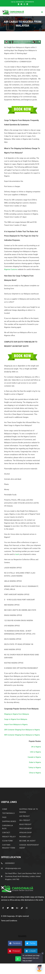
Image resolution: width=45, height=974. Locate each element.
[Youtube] (12, 908)
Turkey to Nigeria (34, 768)
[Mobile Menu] (42, 12)
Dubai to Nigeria (35, 762)
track (17, 554)
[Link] (22, 908)
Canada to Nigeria (34, 757)
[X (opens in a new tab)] (18, 4)
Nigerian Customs (10, 269)
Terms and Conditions (9, 921)
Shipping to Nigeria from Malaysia (16, 714)
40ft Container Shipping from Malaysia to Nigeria (22, 735)
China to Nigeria (35, 773)
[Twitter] (8, 908)
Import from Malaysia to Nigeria (16, 724)
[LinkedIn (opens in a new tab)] (27, 4)
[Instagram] (27, 908)
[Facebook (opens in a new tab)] (21, 4)
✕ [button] (42, 953)
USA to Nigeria (35, 752)
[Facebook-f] (3, 908)
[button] (15, 943)
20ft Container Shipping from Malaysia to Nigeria (22, 730)
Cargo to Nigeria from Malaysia (15, 719)
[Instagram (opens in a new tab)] (24, 4)
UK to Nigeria (36, 747)
